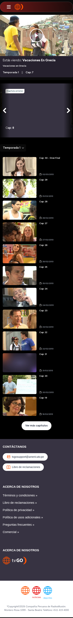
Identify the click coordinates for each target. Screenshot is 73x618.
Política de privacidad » (18, 510)
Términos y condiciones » (20, 495)
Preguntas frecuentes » (18, 524)
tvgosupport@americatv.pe (28, 456)
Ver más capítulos (36, 425)
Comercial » (11, 532)
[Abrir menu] (9, 7)
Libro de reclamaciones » (20, 502)
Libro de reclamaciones (26, 467)
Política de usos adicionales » (23, 517)
